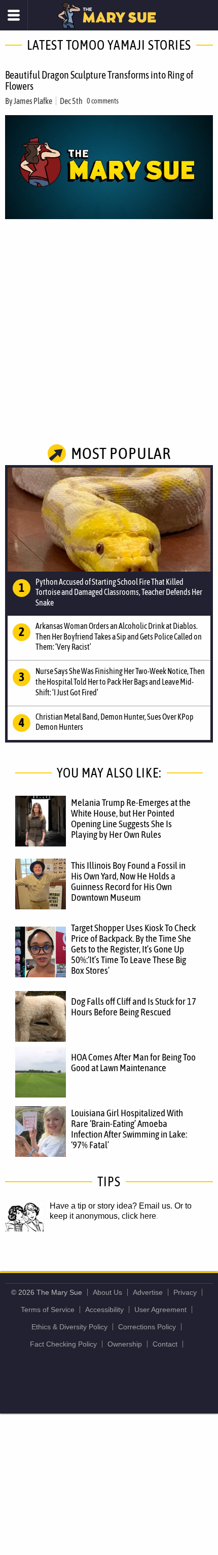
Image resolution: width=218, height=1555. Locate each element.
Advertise (148, 1292)
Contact (165, 1344)
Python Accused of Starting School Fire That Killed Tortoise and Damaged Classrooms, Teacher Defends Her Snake (118, 592)
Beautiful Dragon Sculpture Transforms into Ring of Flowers (99, 80)
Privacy (185, 1292)
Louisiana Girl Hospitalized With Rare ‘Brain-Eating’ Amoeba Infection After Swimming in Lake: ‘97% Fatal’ (129, 1128)
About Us (107, 1292)
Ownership (124, 1344)
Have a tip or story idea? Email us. (111, 1205)
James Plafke (33, 100)
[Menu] (14, 15)
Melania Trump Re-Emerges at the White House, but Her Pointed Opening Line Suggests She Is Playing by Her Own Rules (131, 818)
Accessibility (104, 1309)
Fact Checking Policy (63, 1344)
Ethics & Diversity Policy (69, 1327)
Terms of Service (48, 1309)
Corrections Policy (147, 1327)
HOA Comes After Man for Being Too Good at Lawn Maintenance (133, 1062)
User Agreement (160, 1309)
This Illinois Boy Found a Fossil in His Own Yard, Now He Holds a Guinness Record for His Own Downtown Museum (128, 881)
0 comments (103, 100)
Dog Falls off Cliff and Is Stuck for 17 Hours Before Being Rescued (133, 1006)
